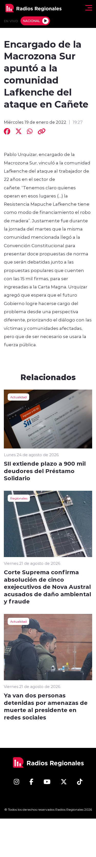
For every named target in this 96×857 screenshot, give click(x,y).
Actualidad (18, 397)
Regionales (18, 498)
